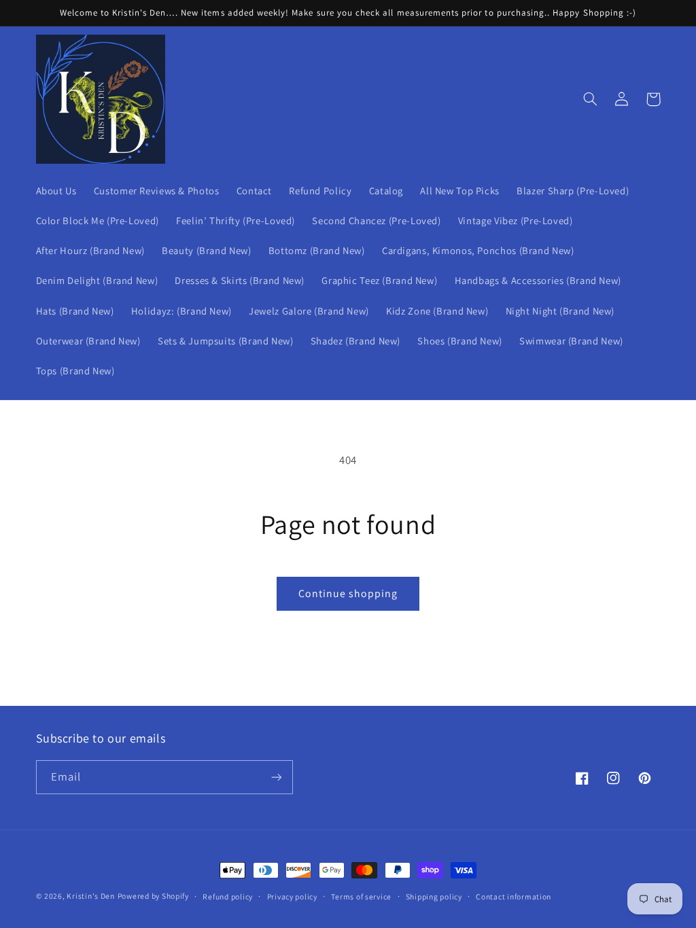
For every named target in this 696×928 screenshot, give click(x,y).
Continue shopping (348, 593)
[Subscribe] (276, 776)
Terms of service (361, 896)
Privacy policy (292, 896)
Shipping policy (434, 896)
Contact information (513, 896)
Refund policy (228, 896)
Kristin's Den (91, 896)
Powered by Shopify (153, 896)
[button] (590, 99)
